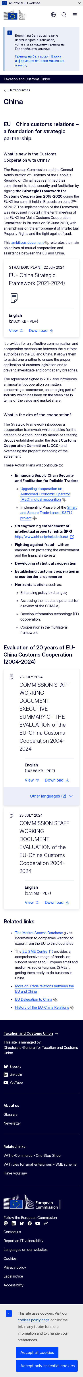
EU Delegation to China (33, 999)
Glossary (11, 1114)
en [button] (53, 15)
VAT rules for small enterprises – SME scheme (40, 1164)
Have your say (15, 1173)
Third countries (19, 90)
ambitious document (27, 242)
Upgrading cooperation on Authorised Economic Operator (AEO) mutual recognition (45, 494)
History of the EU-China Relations (42, 1007)
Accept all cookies (37, 1352)
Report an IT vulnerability (23, 1240)
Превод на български (31, 56)
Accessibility (13, 1285)
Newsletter (12, 1123)
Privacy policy (15, 1267)
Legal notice (13, 1276)
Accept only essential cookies (47, 1365)
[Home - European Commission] (14, 14)
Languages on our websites (26, 1249)
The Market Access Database (39, 933)
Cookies (10, 1258)
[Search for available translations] (46, 243)
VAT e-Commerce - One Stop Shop (32, 1155)
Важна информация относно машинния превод (39, 60)
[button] (16, 330)
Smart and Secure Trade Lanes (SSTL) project (48, 512)
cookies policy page (34, 1320)
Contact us (12, 1232)
